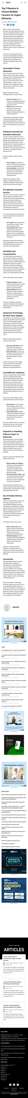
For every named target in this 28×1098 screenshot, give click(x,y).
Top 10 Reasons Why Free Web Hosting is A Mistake (13, 821)
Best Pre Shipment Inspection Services (10, 846)
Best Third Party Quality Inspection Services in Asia (13, 794)
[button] (21, 3)
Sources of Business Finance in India (10, 824)
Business (7, 963)
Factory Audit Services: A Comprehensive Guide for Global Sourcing (12, 958)
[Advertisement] (14, 922)
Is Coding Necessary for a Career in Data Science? (13, 650)
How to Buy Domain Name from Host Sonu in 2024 (13, 814)
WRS (8, 2)
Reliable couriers (19, 42)
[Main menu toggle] (2, 2)
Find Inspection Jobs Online (8, 843)
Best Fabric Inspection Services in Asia (10, 840)
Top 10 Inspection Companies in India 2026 (11, 706)
